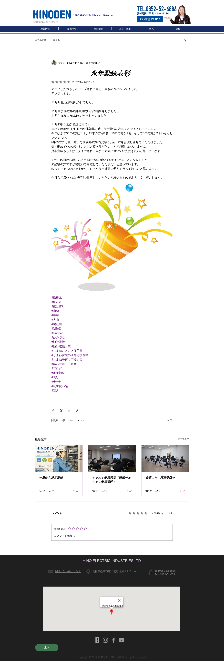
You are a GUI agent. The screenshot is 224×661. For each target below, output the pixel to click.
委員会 (56, 40)
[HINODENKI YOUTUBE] (121, 640)
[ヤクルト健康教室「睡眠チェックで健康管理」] (112, 458)
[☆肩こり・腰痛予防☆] (165, 458)
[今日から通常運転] (58, 458)
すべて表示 (183, 438)
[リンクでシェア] (77, 410)
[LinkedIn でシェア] (69, 410)
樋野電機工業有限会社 (45, 21)
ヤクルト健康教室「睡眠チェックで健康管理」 (111, 480)
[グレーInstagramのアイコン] (105, 640)
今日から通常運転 (51, 478)
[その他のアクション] (171, 63)
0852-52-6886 (167, 570)
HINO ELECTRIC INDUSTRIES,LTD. (93, 14)
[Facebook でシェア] (52, 410)
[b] (97, 640)
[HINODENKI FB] (113, 640)
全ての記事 (40, 40)
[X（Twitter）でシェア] (60, 410)
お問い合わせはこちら (68, 571)
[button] (178, 28)
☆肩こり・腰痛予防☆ (160, 478)
